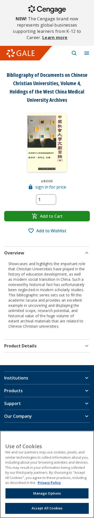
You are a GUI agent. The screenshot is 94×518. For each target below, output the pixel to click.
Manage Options (47, 493)
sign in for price (50, 187)
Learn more (54, 37)
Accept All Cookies (47, 508)
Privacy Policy (49, 482)
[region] (47, 474)
